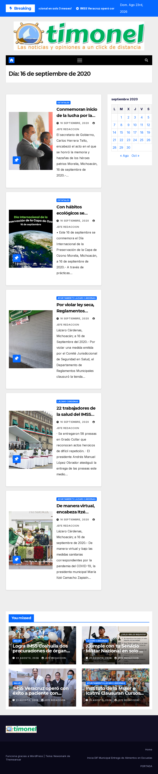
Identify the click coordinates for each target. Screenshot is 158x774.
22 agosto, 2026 (28, 658)
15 (121, 132)
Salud (17, 641)
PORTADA (146, 766)
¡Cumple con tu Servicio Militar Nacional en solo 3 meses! (114, 650)
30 (128, 147)
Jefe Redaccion (55, 658)
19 (148, 132)
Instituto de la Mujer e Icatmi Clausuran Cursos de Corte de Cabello (113, 693)
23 (128, 140)
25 (141, 140)
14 (114, 132)
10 (135, 125)
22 (121, 140)
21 (114, 140)
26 (148, 140)
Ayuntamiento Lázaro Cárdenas (77, 298)
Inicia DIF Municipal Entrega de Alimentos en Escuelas (119, 757)
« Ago (124, 156)
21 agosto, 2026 (101, 658)
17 (135, 132)
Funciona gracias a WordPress (25, 756)
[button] (146, 60)
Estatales (63, 102)
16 (128, 132)
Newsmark (60, 756)
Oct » (135, 156)
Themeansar (13, 759)
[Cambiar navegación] (79, 60)
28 (114, 147)
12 (148, 125)
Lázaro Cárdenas (68, 401)
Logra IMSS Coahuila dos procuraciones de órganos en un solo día (42, 650)
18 (141, 132)
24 (135, 140)
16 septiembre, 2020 (75, 123)
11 (141, 125)
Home (148, 749)
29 (121, 147)
